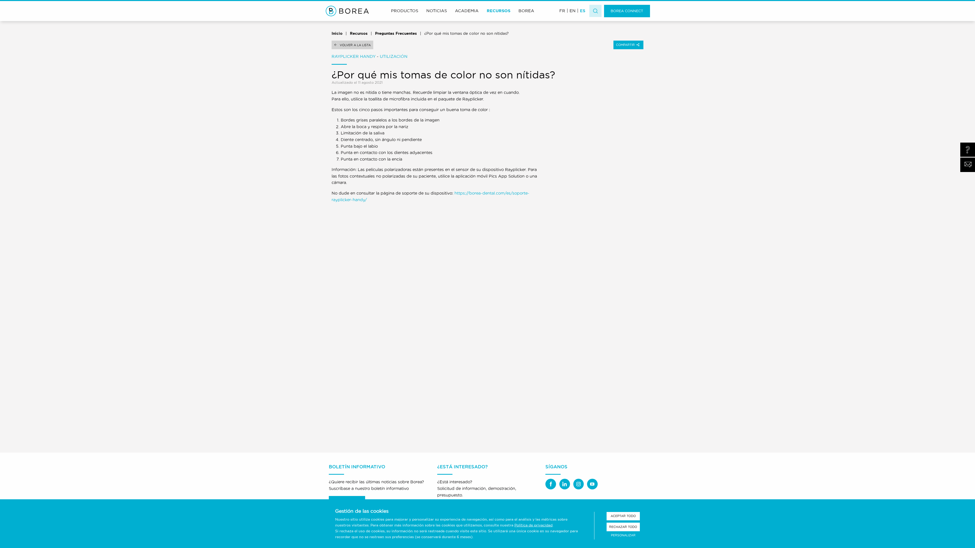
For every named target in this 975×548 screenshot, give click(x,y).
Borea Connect (627, 11)
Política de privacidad (533, 525)
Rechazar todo (623, 526)
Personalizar (623, 535)
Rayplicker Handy (354, 56)
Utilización (394, 56)
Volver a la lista (355, 45)
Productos (404, 10)
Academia (467, 10)
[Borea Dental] (347, 11)
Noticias (436, 10)
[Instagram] (578, 484)
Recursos (498, 10)
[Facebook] (550, 484)
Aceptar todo (623, 516)
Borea (526, 10)
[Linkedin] (564, 484)
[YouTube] (592, 484)
